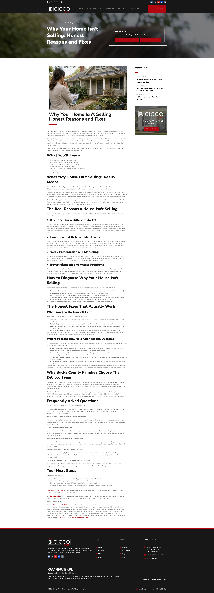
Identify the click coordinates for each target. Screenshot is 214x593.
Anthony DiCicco (52, 505)
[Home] (161, 2)
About (80, 9)
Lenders (108, 9)
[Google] (165, 2)
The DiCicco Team (67, 505)
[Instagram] (155, 2)
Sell (100, 9)
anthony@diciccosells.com (79, 518)
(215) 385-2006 (55, 496)
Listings (89, 9)
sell (48, 233)
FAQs (124, 9)
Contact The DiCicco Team (55, 491)
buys (93, 273)
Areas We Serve (133, 9)
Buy (94, 9)
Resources (116, 9)
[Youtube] (158, 2)
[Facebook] (151, 2)
